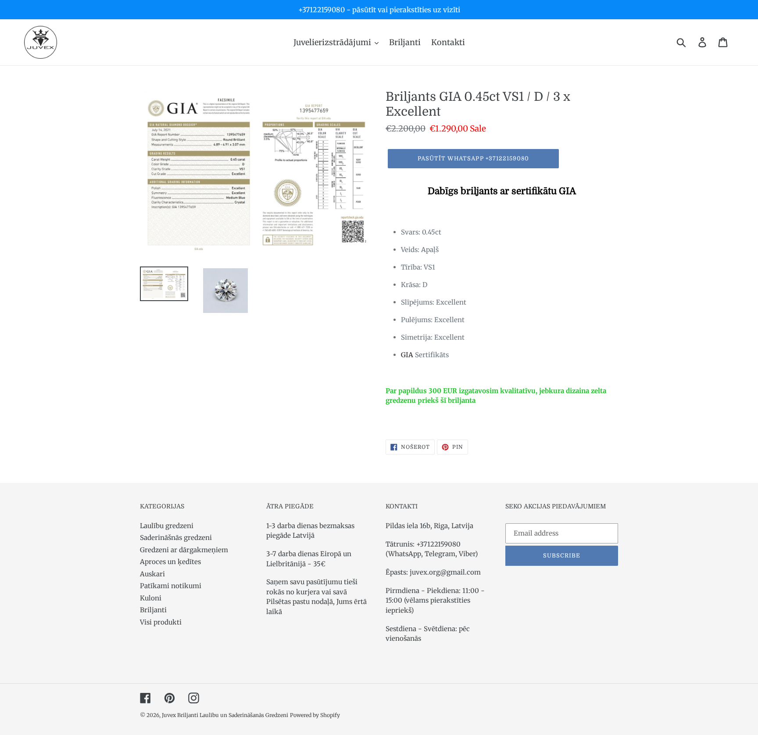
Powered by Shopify (315, 715)
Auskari (152, 574)
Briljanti (153, 610)
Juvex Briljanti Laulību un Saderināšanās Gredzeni (225, 715)
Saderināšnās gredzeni (176, 537)
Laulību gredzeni (166, 526)
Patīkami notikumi (170, 586)
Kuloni (150, 598)
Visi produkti (161, 622)
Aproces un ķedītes (170, 561)
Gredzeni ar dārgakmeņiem (184, 550)
